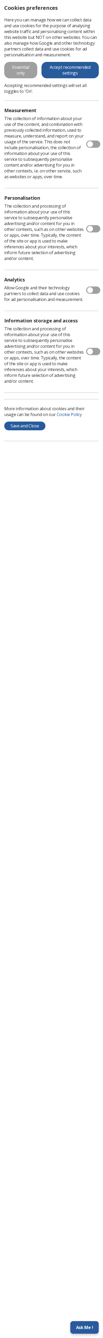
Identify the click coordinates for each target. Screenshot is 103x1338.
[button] (84, 1327)
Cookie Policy (69, 414)
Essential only (20, 70)
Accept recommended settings (70, 70)
